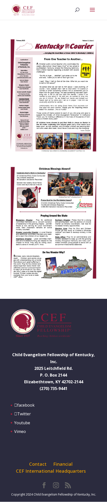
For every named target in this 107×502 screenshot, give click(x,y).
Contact (38, 464)
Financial (63, 464)
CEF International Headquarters (51, 471)
